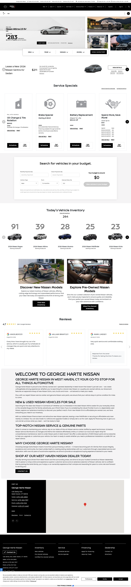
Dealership (110, 547)
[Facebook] (13, 520)
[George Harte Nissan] (11, 6)
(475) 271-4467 (23, 506)
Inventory (39, 547)
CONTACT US (23, 471)
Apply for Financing (88, 551)
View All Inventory (65, 213)
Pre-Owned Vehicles (41, 554)
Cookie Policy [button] (69, 579)
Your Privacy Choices (64, 585)
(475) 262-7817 (23, 500)
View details (117, 67)
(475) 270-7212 (21, 503)
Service (61, 547)
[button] (85, 504)
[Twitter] (16, 520)
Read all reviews (123, 324)
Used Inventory (98, 46)
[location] (76, 1)
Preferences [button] (33, 581)
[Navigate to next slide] (83, 33)
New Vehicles (98, 28)
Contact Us (27, 515)
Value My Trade (86, 554)
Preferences (88, 579)
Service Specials (63, 554)
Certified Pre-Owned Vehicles (44, 557)
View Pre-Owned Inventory (89, 307)
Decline (105, 579)
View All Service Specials (108, 88)
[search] (129, 7)
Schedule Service (121, 46)
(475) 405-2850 (22, 497)
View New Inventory (41, 303)
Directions (15, 515)
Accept (121, 579)
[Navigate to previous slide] (1, 33)
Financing (86, 547)
